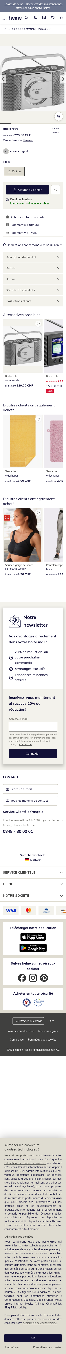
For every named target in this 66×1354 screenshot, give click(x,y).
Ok (33, 1338)
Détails (11, 268)
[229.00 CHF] (23, 346)
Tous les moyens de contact (29, 800)
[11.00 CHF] (23, 441)
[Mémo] (52, 18)
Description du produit (21, 257)
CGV (51, 1021)
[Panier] (61, 18)
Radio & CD (43, 29)
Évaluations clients (18, 301)
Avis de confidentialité (21, 1031)
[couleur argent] (6, 151)
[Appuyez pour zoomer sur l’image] (58, 116)
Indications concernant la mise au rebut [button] (35, 245)
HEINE (8, 884)
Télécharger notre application (33, 928)
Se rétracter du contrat (28, 1021)
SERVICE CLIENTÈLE (19, 872)
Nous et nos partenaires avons (23, 1155)
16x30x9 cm (14, 171)
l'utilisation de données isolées (25, 1163)
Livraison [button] (28, 140)
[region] (33, 1246)
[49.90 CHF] (23, 535)
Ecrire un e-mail (26, 790)
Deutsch (35, 859)
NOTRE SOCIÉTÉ (16, 895)
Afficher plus (25, 744)
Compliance (17, 1039)
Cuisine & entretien (23, 29)
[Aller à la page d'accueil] (15, 18)
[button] (4, 18)
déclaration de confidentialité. (40, 1323)
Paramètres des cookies (47, 1347)
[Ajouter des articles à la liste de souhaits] (55, 189)
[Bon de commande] (44, 18)
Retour (10, 279)
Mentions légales (48, 1031)
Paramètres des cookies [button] (42, 1039)
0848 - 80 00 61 (18, 831)
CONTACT (11, 777)
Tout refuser (12, 1347)
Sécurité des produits (20, 290)
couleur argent (19, 151)
